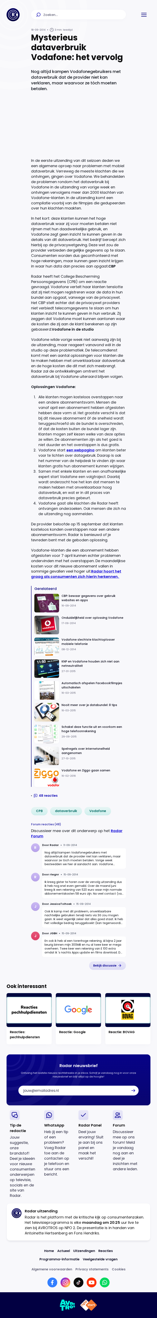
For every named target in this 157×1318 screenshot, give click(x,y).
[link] (39, 811)
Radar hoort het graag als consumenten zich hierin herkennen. (76, 574)
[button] (143, 14)
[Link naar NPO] (88, 1305)
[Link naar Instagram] (65, 1282)
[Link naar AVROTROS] (67, 1305)
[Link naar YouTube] (91, 1282)
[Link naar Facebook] (52, 1282)
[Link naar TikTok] (78, 1282)
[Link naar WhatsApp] (105, 1282)
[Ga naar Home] (13, 14)
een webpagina (80, 450)
